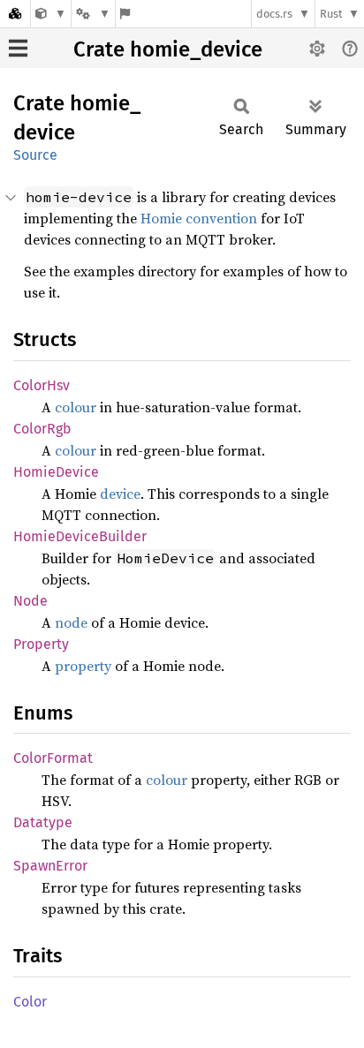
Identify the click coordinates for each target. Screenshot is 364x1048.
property (83, 665)
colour (75, 407)
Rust (331, 13)
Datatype (42, 822)
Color (30, 1001)
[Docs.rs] (15, 13)
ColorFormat (53, 758)
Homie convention (198, 218)
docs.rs (274, 13)
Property (41, 644)
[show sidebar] (18, 48)
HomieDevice (56, 472)
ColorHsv (41, 385)
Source (35, 155)
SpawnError (50, 865)
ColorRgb (42, 428)
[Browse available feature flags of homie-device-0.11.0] (125, 13)
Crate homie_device (167, 49)
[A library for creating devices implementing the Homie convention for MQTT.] (51, 13)
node (71, 622)
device (120, 493)
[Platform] (93, 13)
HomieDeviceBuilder (80, 536)
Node (30, 600)
